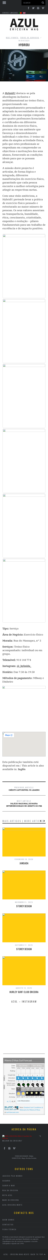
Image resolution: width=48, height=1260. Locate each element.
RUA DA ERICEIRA (10, 1190)
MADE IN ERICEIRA (10, 1200)
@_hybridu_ (24, 666)
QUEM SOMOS (8, 1220)
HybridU (10, 93)
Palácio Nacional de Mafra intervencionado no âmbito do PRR (24, 803)
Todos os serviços (29, 37)
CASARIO (6, 1181)
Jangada (23, 863)
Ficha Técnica (9, 1229)
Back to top (37, 1254)
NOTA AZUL (7, 1195)
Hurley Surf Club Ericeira (24, 992)
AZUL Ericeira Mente (12, 1205)
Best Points (12, 37)
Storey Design (24, 906)
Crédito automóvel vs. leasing (24, 788)
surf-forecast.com (12, 1112)
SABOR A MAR (8, 1185)
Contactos (8, 1224)
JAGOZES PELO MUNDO (12, 1176)
